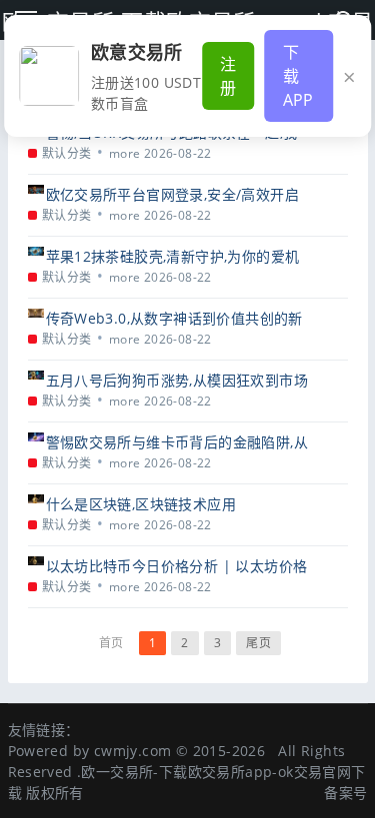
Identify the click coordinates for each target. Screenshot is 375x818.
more (125, 153)
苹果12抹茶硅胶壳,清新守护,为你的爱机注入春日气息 (173, 256)
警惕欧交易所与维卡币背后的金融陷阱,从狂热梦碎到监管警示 (177, 441)
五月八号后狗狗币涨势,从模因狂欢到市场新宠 (177, 380)
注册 (228, 76)
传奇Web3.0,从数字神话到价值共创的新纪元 (174, 318)
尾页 (258, 642)
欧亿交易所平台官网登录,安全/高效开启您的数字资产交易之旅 (173, 194)
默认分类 (67, 153)
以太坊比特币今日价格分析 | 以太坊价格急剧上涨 (177, 565)
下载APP (298, 76)
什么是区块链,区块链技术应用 (141, 503)
